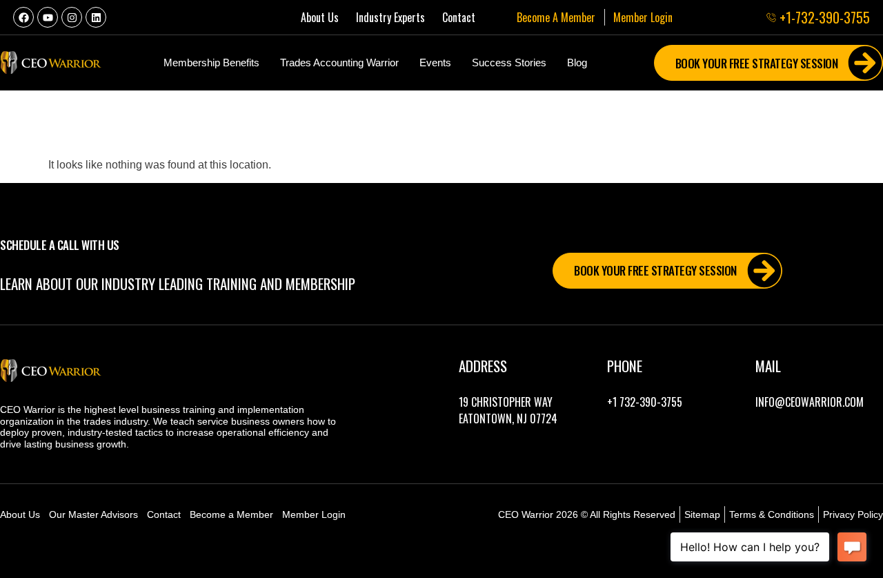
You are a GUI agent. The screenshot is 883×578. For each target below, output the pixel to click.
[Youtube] (47, 17)
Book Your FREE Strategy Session (655, 270)
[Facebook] (23, 17)
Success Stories (509, 62)
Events (435, 62)
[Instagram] (71, 17)
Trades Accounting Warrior (339, 62)
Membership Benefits (211, 62)
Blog (577, 62)
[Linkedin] (96, 17)
